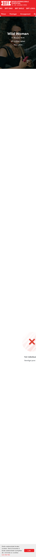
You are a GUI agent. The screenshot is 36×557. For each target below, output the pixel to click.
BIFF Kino (9, 8)
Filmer (3, 14)
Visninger (13, 14)
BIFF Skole (19, 8)
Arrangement (25, 14)
